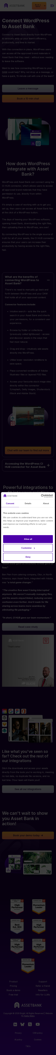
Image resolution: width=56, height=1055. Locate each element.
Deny (28, 557)
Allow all (28, 539)
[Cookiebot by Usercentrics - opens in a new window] (41, 496)
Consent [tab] (10, 503)
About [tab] (46, 503)
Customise (26, 548)
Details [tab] (28, 503)
